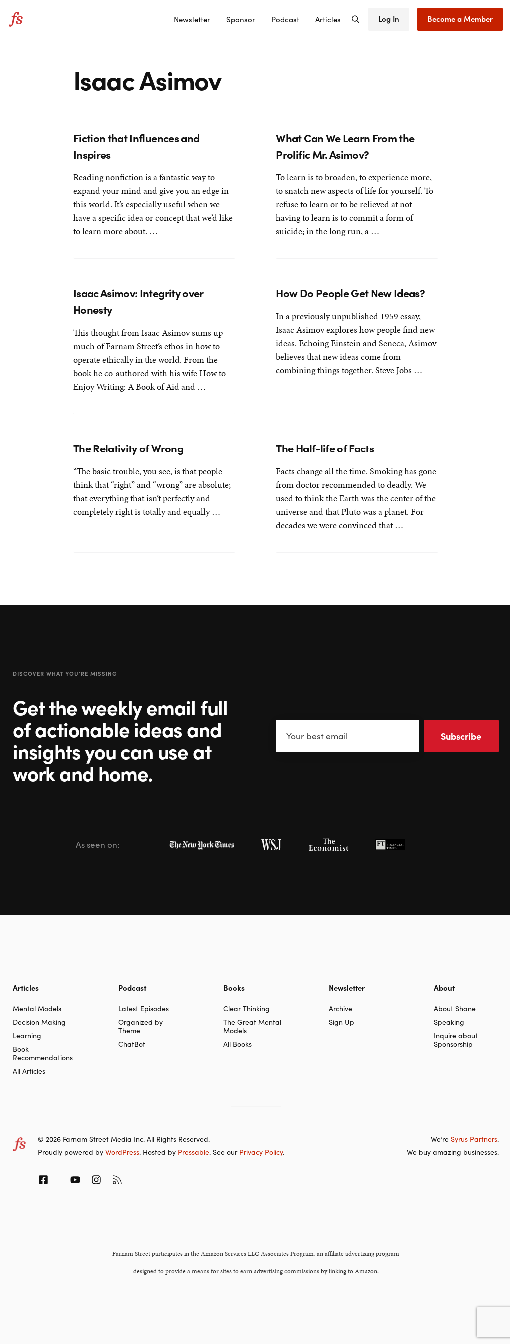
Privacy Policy (261, 1152)
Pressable (194, 1152)
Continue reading (107, 232)
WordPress (123, 1152)
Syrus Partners (474, 1139)
